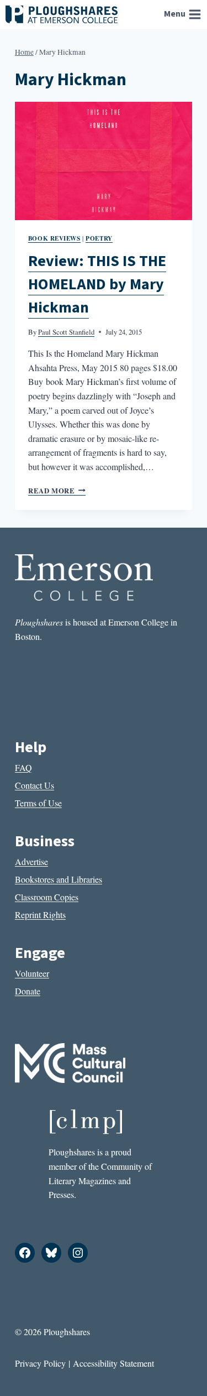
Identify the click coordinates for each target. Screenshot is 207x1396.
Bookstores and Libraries (58, 879)
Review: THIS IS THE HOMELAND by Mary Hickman (97, 284)
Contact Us (34, 785)
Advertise (31, 861)
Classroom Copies (46, 897)
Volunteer (32, 973)
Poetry (99, 238)
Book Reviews (54, 238)
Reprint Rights (40, 914)
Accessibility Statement (113, 1363)
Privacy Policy (40, 1363)
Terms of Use (38, 803)
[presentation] (103, 161)
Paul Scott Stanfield (66, 332)
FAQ (23, 767)
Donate (27, 991)
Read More (57, 491)
